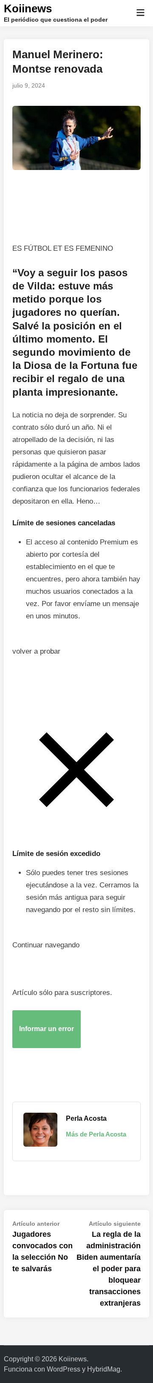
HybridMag (103, 1369)
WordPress (63, 1369)
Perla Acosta (86, 1118)
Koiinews (28, 8)
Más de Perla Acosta (96, 1134)
